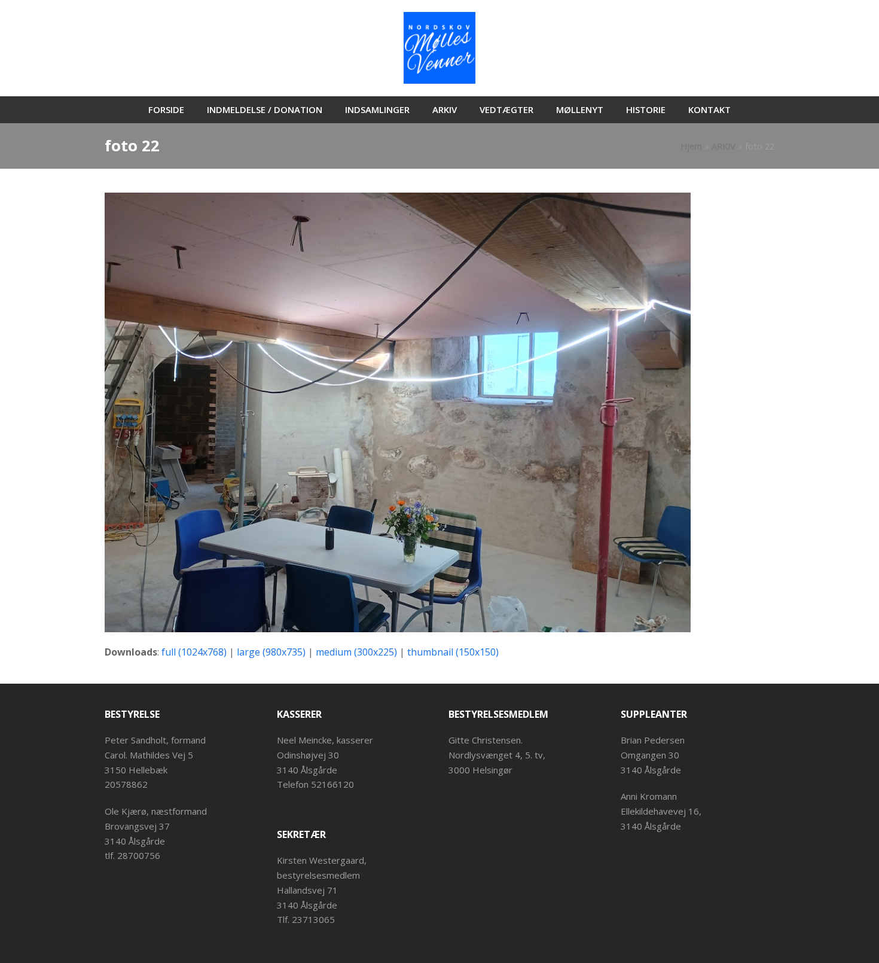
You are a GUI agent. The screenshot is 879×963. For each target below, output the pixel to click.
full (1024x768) (194, 652)
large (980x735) (271, 652)
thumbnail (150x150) (453, 652)
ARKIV (723, 146)
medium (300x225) (356, 652)
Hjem (691, 146)
